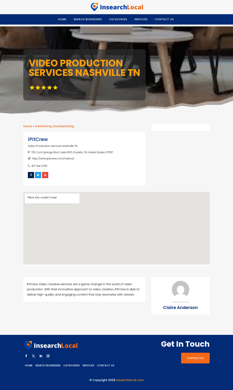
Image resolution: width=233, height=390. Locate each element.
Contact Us (164, 19)
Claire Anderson (180, 307)
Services (140, 19)
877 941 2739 (39, 166)
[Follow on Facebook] (26, 356)
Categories (118, 19)
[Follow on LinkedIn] (41, 356)
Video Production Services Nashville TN (52, 146)
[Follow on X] (33, 356)
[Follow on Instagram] (48, 356)
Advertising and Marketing (54, 126)
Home (62, 19)
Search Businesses (88, 19)
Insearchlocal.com (130, 380)
